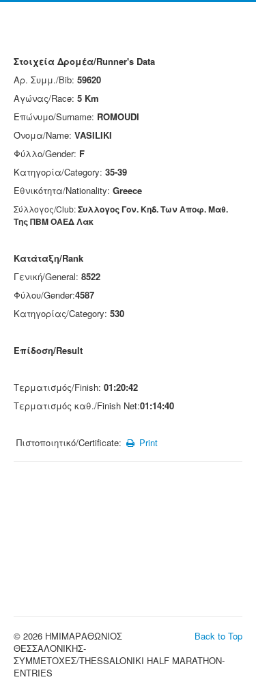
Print (147, 442)
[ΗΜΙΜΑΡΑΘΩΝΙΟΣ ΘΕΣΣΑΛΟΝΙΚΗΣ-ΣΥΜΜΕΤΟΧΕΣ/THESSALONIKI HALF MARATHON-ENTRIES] (128, 32)
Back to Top (218, 635)
